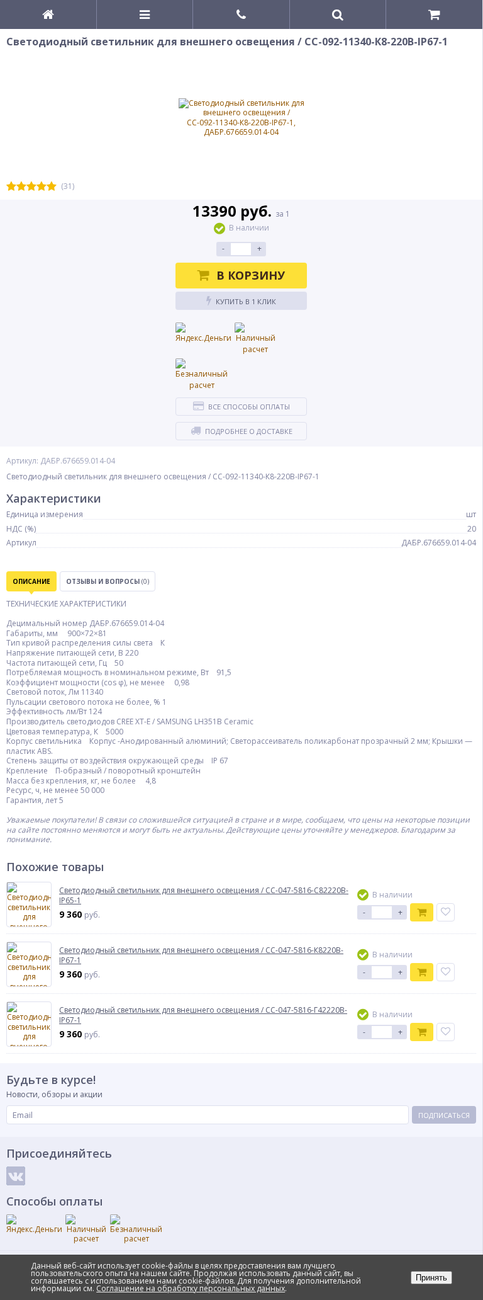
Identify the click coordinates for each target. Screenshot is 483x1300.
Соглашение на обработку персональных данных (190, 1288)
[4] (41, 187)
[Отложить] (445, 912)
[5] (52, 187)
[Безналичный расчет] (201, 374)
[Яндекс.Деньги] (203, 333)
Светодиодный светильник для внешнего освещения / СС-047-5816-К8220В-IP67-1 (201, 955)
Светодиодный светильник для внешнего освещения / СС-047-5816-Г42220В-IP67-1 (203, 1015)
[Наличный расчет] (255, 338)
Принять (431, 1277)
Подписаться (444, 1115)
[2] (21, 187)
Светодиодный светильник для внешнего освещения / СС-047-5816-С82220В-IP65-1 (203, 895)
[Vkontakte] (15, 1175)
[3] (31, 187)
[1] (11, 187)
